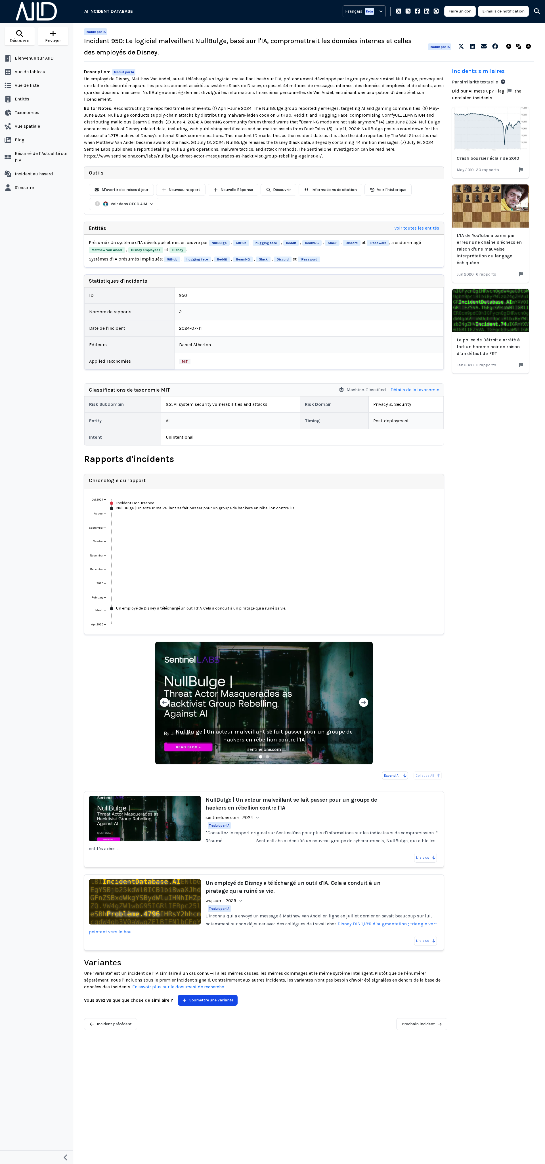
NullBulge (219, 243)
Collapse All (425, 776)
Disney (177, 250)
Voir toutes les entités (416, 228)
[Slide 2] (267, 757)
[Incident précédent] (510, 46)
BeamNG (312, 243)
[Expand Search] (533, 11)
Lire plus (422, 858)
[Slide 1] (260, 757)
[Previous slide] (164, 703)
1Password (378, 243)
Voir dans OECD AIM (129, 203)
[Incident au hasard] (519, 46)
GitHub (241, 243)
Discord (352, 243)
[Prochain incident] (529, 46)
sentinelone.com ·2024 (229, 817)
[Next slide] (363, 703)
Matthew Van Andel (107, 250)
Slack (332, 243)
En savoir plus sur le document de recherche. (178, 986)
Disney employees (145, 250)
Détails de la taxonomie (415, 389)
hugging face (266, 243)
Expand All (392, 776)
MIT (185, 362)
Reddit (291, 243)
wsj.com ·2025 (221, 900)
